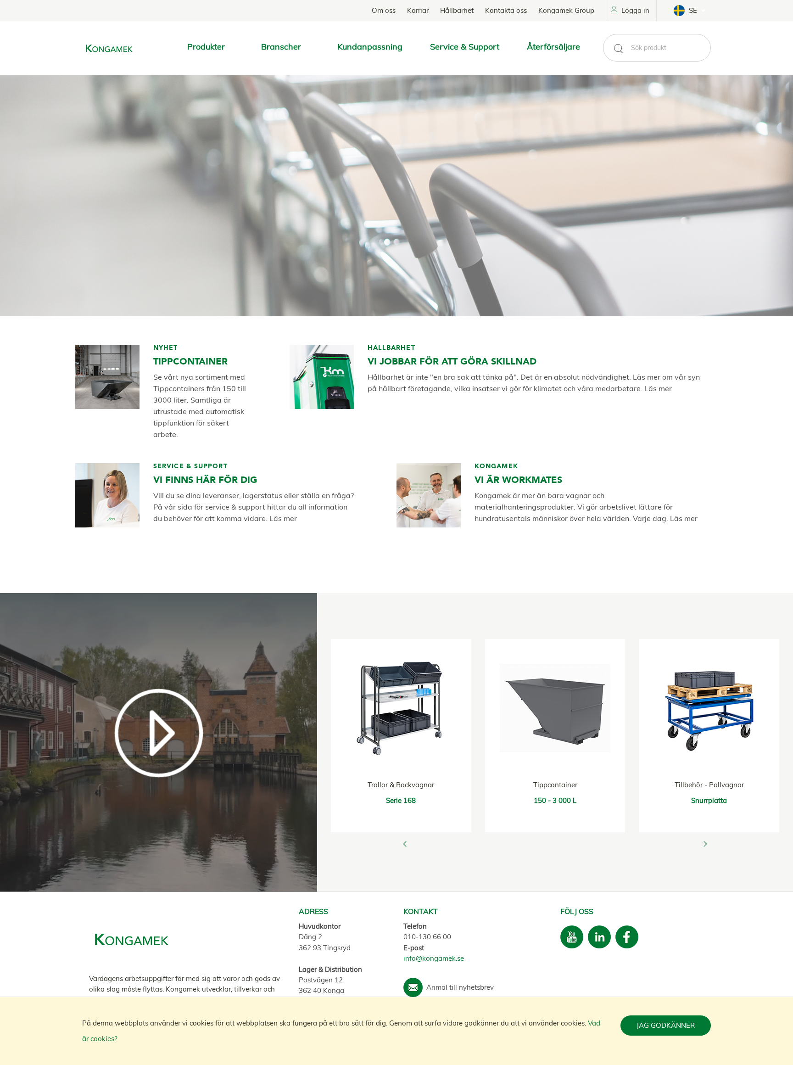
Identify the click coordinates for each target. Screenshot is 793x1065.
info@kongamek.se (433, 958)
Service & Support (464, 46)
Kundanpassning (369, 46)
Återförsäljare (553, 46)
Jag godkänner (666, 1025)
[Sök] (618, 48)
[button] (404, 843)
